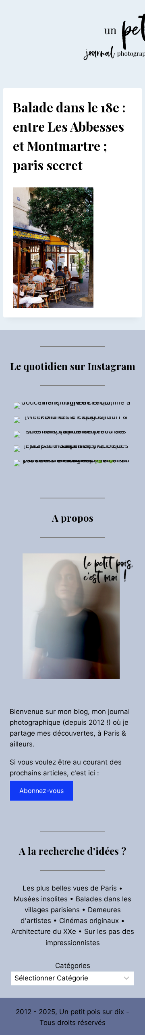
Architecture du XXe (43, 931)
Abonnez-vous (41, 791)
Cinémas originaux (89, 921)
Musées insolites (41, 899)
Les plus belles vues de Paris (70, 888)
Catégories (72, 966)
